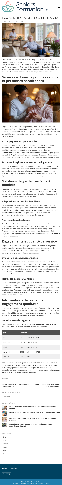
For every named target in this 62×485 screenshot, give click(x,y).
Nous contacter (6, 472)
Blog (4, 440)
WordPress (46, 483)
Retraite (5, 444)
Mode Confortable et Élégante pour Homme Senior (16, 385)
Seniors (6, 378)
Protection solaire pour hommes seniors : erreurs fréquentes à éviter (34, 412)
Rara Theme (33, 483)
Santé (5, 447)
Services (6, 454)
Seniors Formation (35, 481)
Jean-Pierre (7, 21)
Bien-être (6, 437)
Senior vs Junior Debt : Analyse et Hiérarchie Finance (47, 385)
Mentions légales (7, 474)
